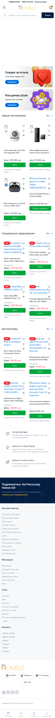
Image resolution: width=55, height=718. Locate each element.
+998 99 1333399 (8, 637)
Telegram (5, 641)
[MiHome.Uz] (27, 7)
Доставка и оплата (9, 610)
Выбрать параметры (40, 208)
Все (48, 116)
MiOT (4, 600)
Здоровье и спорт (9, 550)
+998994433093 (14, 2)
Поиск (47, 15)
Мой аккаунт (7, 566)
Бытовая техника (8, 525)
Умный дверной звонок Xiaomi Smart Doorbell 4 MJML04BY (39, 152)
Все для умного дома (10, 518)
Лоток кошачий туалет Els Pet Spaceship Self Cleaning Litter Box (14, 152)
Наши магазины (41, 2)
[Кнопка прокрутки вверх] (50, 707)
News (4, 584)
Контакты (5, 603)
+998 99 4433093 (8, 633)
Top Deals (5, 596)
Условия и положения (10, 607)
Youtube (5, 648)
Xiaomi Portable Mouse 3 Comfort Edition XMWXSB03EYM (39, 196)
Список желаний (8, 580)
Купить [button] (14, 165)
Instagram (5, 644)
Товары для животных (10, 529)
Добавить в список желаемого (23, 126)
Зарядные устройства (10, 539)
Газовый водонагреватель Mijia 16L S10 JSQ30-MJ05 (40, 301)
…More (4, 621)
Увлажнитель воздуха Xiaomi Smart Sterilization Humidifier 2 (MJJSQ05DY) (14, 400)
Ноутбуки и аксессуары (11, 514)
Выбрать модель (14, 46)
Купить (14, 365)
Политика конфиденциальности (14, 617)
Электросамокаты (9, 553)
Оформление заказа (10, 577)
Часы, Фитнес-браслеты (11, 532)
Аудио (4, 536)
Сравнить (23, 131)
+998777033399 (27, 2)
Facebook (5, 651)
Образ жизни (7, 522)
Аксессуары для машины (11, 543)
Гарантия (5, 614)
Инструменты (7, 546)
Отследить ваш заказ (10, 569)
